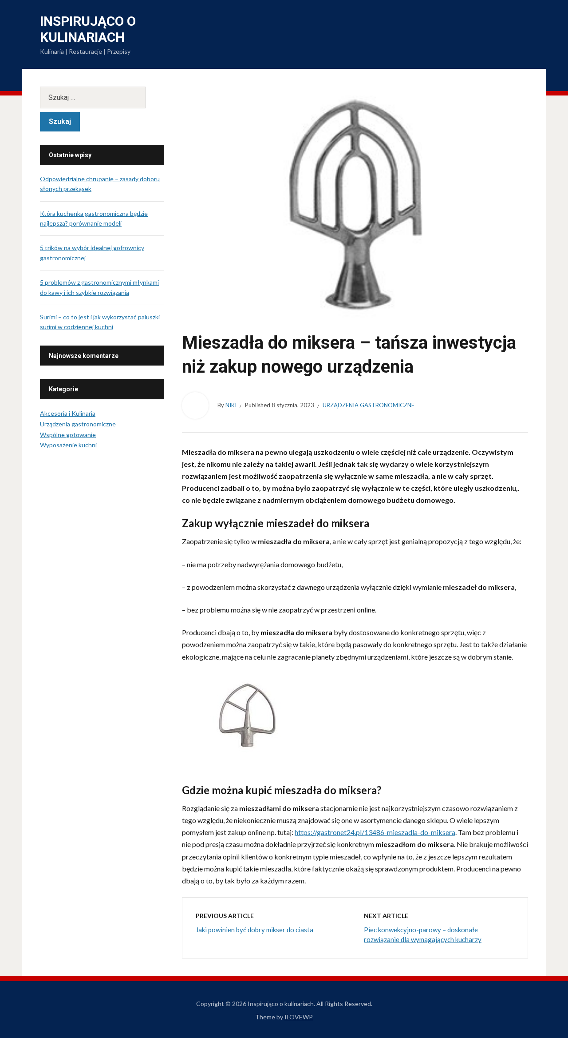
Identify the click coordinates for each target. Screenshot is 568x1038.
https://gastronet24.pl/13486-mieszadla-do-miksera (375, 832)
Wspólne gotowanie (68, 434)
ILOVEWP (298, 1017)
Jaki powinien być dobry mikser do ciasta (254, 930)
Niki (231, 405)
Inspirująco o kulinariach (88, 29)
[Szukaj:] (102, 97)
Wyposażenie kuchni (68, 445)
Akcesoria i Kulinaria (67, 413)
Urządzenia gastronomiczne (368, 405)
